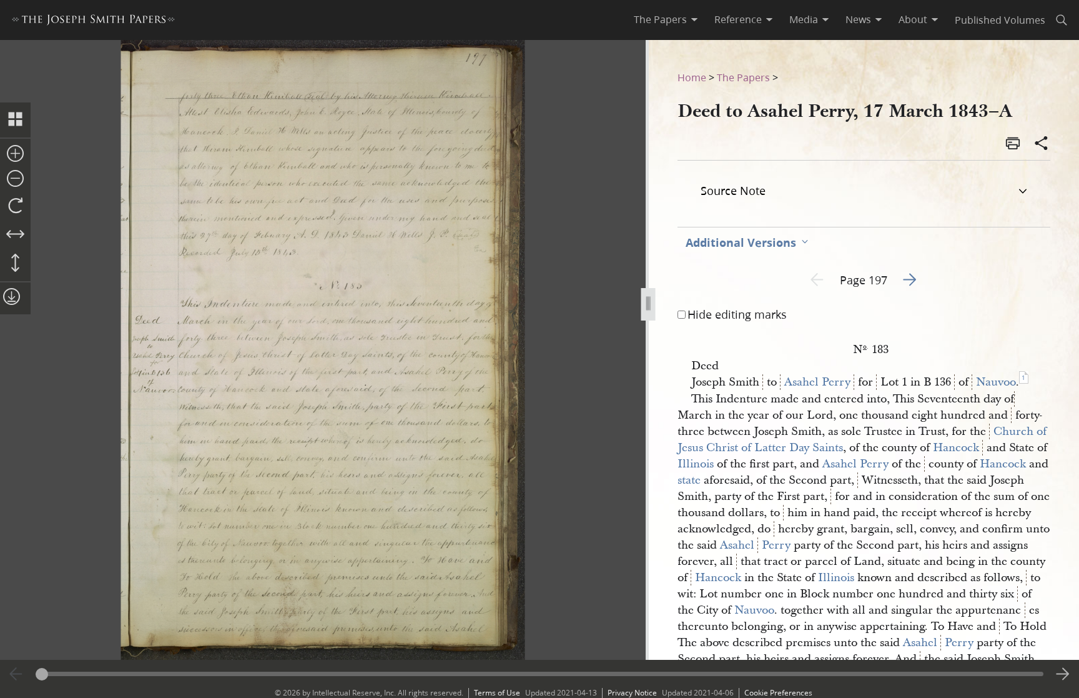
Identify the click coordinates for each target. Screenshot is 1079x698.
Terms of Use (497, 692)
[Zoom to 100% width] (15, 235)
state (689, 480)
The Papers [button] (660, 19)
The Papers (743, 77)
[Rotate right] (15, 206)
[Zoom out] (15, 179)
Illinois (695, 464)
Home (691, 77)
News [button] (858, 19)
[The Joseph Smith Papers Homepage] (93, 21)
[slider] (540, 674)
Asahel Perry (817, 382)
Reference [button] (738, 19)
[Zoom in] (15, 154)
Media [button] (803, 19)
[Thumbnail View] (15, 120)
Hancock (956, 448)
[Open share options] (1041, 144)
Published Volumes (1000, 19)
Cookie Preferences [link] (778, 692)
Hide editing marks (737, 314)
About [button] (913, 19)
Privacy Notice (632, 692)
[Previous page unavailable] (16, 674)
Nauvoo (996, 382)
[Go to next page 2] (1063, 674)
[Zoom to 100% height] (15, 264)
